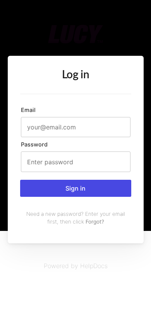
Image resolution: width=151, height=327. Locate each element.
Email (28, 110)
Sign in (75, 188)
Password (34, 144)
